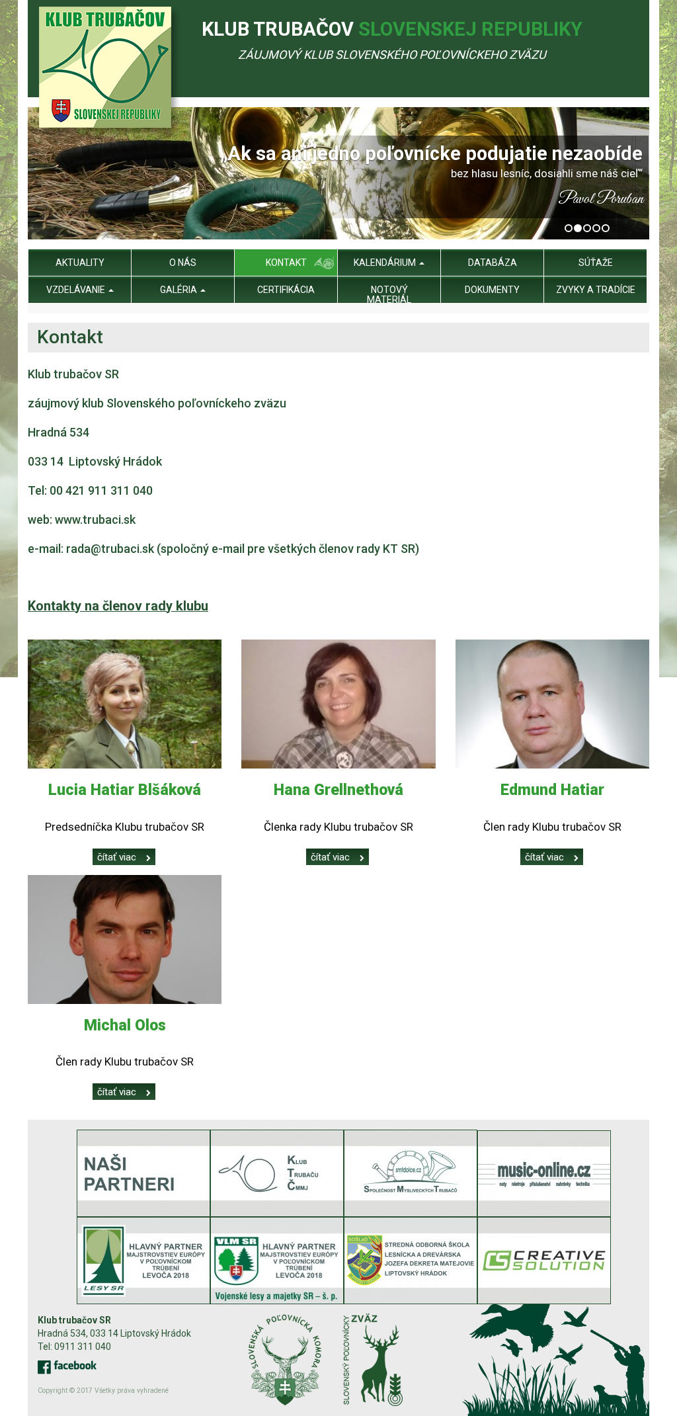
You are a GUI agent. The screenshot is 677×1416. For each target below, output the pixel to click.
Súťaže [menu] (595, 262)
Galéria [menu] (179, 289)
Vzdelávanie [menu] (76, 289)
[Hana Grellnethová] (338, 704)
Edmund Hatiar (552, 790)
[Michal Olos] (124, 940)
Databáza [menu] (492, 262)
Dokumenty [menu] (492, 289)
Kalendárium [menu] (386, 262)
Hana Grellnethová (338, 790)
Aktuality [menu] (80, 262)
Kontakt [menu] (286, 262)
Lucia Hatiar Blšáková (124, 790)
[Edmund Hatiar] (552, 704)
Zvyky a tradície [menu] (595, 289)
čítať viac (116, 857)
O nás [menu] (182, 262)
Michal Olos (125, 1025)
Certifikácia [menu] (286, 289)
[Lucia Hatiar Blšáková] (124, 704)
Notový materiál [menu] (389, 294)
